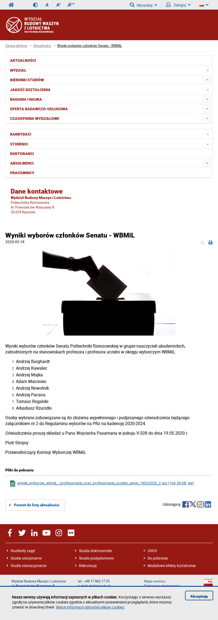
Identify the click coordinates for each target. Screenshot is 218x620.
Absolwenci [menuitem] (21, 163)
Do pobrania (158, 558)
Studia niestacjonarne (29, 565)
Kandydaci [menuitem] (20, 134)
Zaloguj (179, 4)
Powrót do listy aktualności (36, 505)
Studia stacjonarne (26, 558)
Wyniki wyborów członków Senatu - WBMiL (89, 45)
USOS (152, 550)
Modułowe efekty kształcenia (172, 565)
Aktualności (42, 45)
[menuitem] (207, 80)
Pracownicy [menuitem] (22, 173)
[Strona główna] (31, 25)
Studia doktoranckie (95, 550)
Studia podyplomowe (96, 558)
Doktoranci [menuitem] (22, 154)
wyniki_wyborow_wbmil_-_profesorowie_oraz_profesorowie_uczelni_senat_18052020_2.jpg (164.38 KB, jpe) (105, 483)
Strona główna (16, 45)
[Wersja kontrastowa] (37, 5)
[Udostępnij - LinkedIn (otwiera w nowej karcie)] (208, 505)
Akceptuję (199, 596)
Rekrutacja (88, 565)
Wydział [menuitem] (18, 70)
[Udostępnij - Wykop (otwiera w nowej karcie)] (200, 505)
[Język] (204, 5)
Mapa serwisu (154, 581)
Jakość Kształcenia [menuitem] (30, 90)
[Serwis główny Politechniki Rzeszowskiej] (11, 5)
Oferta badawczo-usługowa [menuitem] (39, 109)
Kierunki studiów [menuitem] (27, 80)
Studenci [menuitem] (19, 144)
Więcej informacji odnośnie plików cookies (90, 607)
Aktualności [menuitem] (23, 60)
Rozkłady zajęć (23, 550)
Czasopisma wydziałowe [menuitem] (34, 118)
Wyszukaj (144, 5)
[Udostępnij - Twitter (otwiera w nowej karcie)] (192, 505)
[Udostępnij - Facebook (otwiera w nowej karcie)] (185, 505)
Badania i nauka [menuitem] (26, 99)
